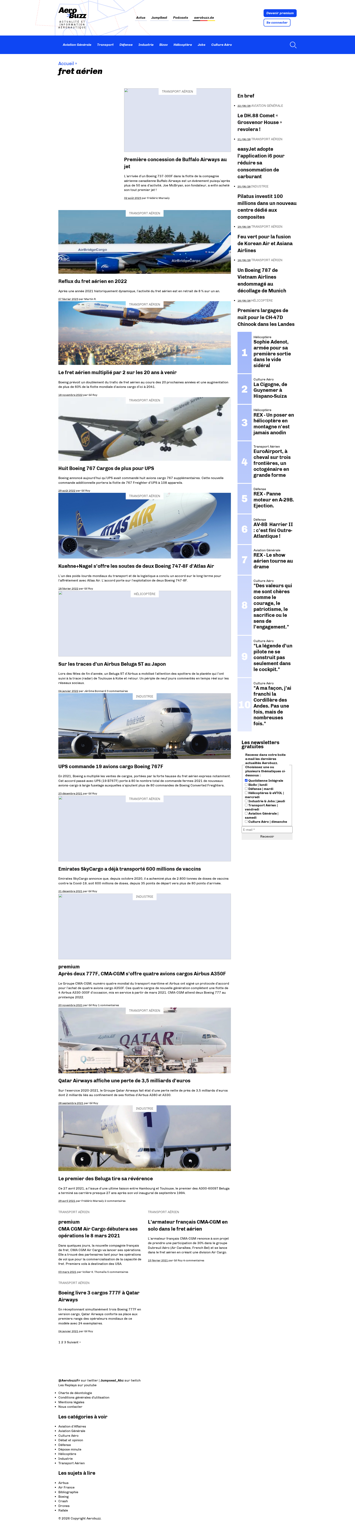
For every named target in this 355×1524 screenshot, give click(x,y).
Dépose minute (69, 1449)
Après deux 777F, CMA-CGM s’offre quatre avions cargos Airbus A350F (142, 974)
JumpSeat (159, 18)
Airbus (63, 1483)
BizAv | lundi (257, 785)
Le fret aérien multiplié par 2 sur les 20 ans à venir (117, 372)
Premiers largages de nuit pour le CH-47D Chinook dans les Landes (266, 317)
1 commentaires (108, 1005)
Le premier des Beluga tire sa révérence (105, 1179)
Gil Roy (93, 395)
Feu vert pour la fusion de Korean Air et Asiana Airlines (265, 243)
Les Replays (67, 1385)
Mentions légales (71, 1402)
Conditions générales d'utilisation (83, 1397)
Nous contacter (70, 1407)
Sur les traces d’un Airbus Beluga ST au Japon (112, 664)
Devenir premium (280, 13)
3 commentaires (117, 691)
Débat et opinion (70, 1440)
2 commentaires (115, 1200)
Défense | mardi (260, 789)
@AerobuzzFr (69, 1380)
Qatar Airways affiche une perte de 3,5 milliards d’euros (124, 1081)
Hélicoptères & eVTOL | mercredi (264, 795)
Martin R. (90, 299)
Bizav (163, 45)
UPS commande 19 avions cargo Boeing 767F (110, 766)
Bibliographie (68, 1492)
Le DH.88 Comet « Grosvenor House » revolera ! (259, 122)
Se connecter (277, 22)
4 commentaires (193, 1260)
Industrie (145, 45)
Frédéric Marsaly (158, 198)
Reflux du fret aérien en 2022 (92, 281)
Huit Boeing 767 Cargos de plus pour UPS (106, 468)
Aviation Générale (77, 45)
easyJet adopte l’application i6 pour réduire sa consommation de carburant (261, 162)
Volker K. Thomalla (94, 1271)
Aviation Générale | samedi (261, 815)
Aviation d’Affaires (72, 1426)
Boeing (63, 1497)
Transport (105, 45)
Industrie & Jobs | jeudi (266, 801)
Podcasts (180, 18)
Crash (63, 1501)
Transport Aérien (177, 91)
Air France (66, 1487)
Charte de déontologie (75, 1393)
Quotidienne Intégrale (265, 781)
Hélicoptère (183, 45)
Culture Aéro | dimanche (267, 822)
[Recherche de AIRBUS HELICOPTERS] (292, 44)
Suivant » (74, 1342)
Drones (64, 1506)
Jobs (201, 45)
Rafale (63, 1510)
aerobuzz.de (204, 18)
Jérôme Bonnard (95, 691)
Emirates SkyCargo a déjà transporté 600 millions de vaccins (129, 869)
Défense (126, 45)
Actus (140, 18)
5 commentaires (117, 1271)
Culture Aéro (221, 45)
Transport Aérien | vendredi (261, 807)
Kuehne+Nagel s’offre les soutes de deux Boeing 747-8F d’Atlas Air (136, 566)
